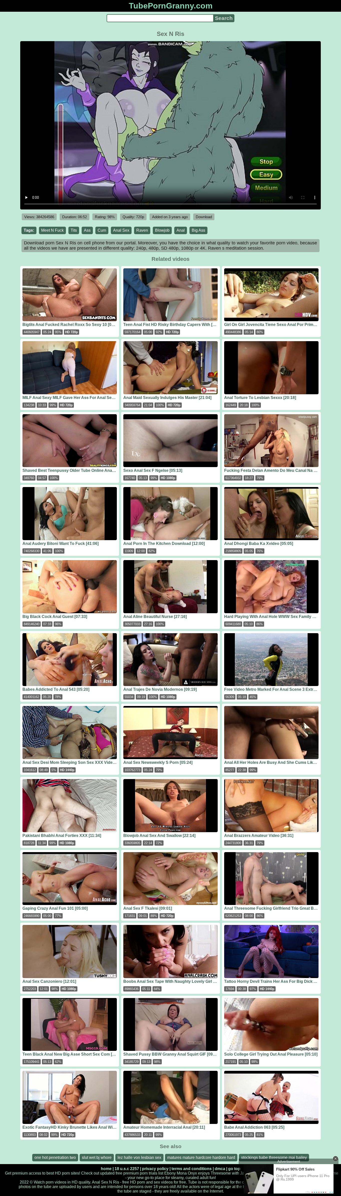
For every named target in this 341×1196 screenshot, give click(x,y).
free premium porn (132, 1173)
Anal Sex (121, 230)
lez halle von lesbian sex (139, 1157)
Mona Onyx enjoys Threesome (204, 1173)
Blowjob (162, 230)
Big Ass (198, 230)
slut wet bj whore (97, 1157)
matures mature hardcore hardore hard (201, 1157)
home (106, 1169)
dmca (220, 1169)
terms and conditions (191, 1169)
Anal (180, 230)
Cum (102, 230)
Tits (74, 230)
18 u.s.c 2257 (127, 1169)
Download (204, 217)
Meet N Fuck (52, 230)
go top (234, 1169)
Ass (87, 230)
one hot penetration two (55, 1157)
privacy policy (155, 1169)
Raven (142, 230)
